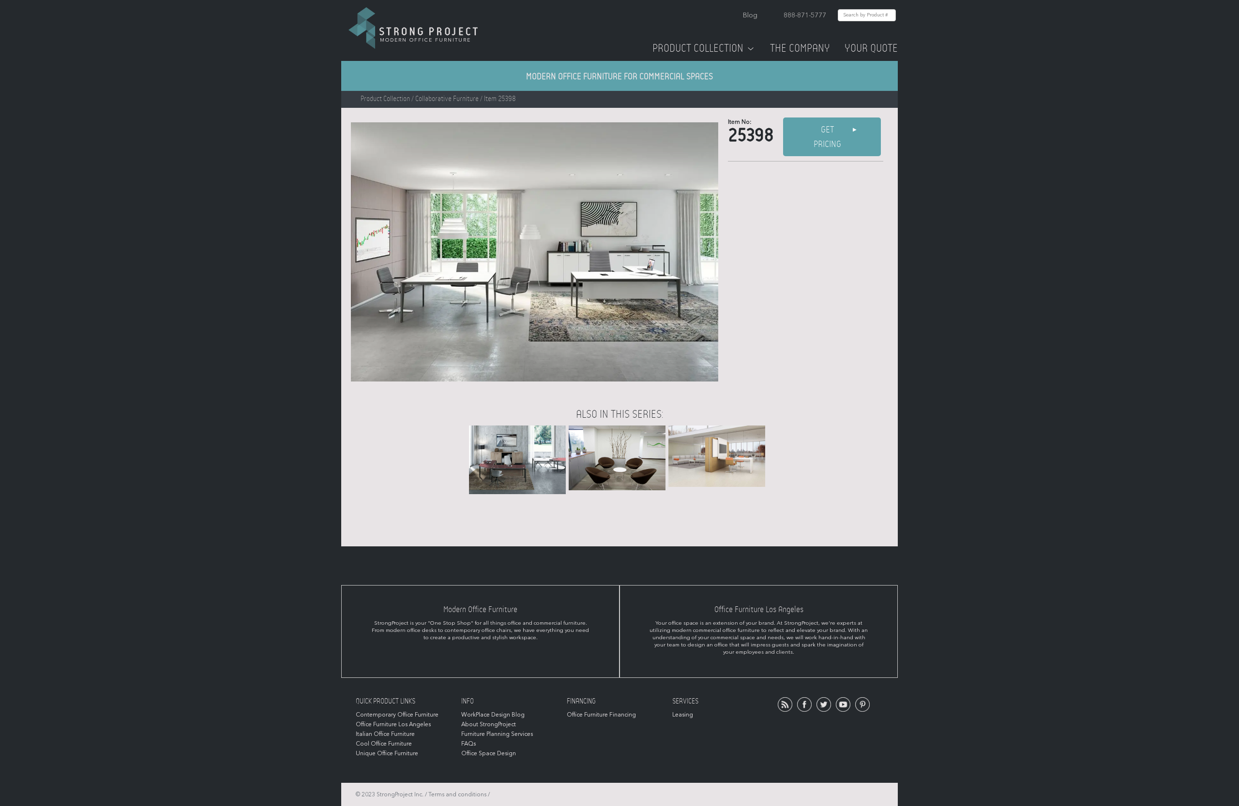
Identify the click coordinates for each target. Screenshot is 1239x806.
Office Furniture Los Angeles (393, 724)
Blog (750, 15)
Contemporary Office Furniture (397, 714)
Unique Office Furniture (387, 753)
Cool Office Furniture (384, 743)
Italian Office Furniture (385, 734)
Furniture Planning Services (497, 734)
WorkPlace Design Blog (493, 714)
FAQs (468, 743)
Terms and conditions (457, 794)
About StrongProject (488, 724)
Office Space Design (488, 753)
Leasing (682, 714)
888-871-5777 (805, 15)
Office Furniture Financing (601, 714)
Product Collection (697, 48)
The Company (800, 48)
